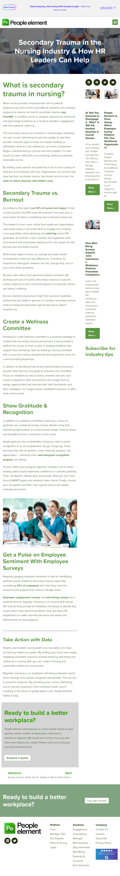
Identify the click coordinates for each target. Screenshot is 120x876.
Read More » (92, 189)
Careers (100, 834)
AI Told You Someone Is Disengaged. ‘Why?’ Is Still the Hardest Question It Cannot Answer (92, 125)
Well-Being (79, 852)
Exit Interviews (81, 865)
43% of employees (28, 585)
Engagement (80, 829)
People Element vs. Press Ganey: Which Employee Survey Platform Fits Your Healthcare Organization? (111, 130)
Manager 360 (57, 834)
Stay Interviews (81, 847)
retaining (51, 233)
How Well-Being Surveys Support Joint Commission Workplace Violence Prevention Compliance (92, 259)
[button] (115, 22)
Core (53, 829)
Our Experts (57, 838)
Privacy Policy (103, 843)
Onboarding (79, 834)
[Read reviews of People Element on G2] (107, 854)
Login (53, 847)
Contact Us (102, 829)
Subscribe (101, 838)
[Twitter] (15, 841)
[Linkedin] (7, 841)
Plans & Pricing (58, 843)
